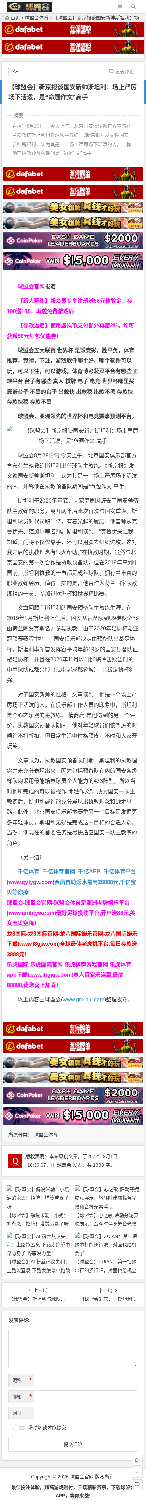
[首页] (137, 1460)
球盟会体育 (37, 17)
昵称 (22, 1380)
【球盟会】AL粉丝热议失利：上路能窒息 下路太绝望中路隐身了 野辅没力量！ (38, 1270)
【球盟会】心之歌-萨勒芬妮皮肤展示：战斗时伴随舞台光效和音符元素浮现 (106, 1223)
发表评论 (124, 71)
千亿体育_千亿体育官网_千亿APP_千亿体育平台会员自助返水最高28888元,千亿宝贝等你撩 (71, 882)
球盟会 (64, 1165)
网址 (17, 1413)
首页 (15, 17)
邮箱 (22, 1396)
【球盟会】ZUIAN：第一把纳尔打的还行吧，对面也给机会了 (105, 1270)
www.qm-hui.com (83, 999)
